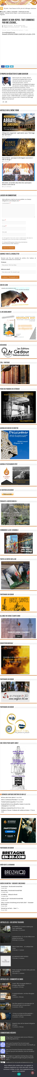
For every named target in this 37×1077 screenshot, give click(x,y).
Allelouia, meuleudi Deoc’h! (8, 808)
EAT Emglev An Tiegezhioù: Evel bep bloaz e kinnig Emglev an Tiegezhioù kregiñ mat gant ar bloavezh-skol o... (20, 1057)
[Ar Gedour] (18, 2)
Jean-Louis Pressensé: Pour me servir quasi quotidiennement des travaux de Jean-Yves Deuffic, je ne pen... (20, 1044)
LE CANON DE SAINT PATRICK (20, 956)
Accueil (3, 11)
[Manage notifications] (32, 1072)
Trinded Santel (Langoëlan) (8, 802)
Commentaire (6, 203)
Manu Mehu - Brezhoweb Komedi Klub (11, 890)
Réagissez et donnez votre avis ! (12, 27)
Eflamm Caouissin (8, 25)
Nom (4, 220)
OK (19, 1074)
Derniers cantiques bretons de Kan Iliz (14, 795)
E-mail (4, 226)
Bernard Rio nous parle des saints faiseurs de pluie (16, 8)
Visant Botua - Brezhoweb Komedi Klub (11, 886)
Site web (4, 232)
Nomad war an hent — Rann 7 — (10, 908)
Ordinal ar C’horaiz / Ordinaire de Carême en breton (15, 810)
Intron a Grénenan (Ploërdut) (9, 799)
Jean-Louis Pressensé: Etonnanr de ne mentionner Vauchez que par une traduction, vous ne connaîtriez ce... (20, 1051)
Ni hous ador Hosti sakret (8, 797)
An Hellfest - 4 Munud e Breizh (9, 894)
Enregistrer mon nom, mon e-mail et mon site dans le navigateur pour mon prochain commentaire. (17, 238)
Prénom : (4, 262)
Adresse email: (5, 269)
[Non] (35, 1070)
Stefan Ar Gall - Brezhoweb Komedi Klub (12, 898)
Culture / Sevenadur (12, 11)
